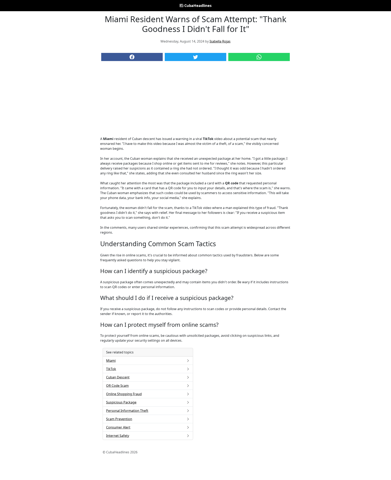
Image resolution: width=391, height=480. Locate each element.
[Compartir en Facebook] (132, 57)
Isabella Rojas (220, 41)
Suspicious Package (121, 402)
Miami (111, 360)
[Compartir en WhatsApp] (259, 57)
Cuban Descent (118, 377)
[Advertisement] (195, 102)
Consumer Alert (118, 427)
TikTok (111, 369)
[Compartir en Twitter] (195, 57)
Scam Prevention (119, 419)
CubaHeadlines (197, 5)
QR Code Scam (117, 385)
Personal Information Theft (127, 410)
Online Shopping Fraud (124, 394)
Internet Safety (117, 435)
